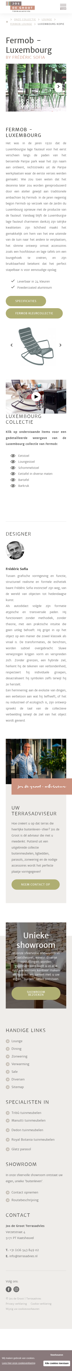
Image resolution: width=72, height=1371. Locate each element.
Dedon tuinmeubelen (27, 1130)
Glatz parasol (22, 1149)
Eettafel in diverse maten (35, 474)
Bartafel (23, 480)
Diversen (18, 1079)
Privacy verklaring (16, 1303)
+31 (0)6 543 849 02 (24, 1250)
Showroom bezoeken (36, 993)
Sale (15, 1072)
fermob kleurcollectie (34, 313)
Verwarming (20, 1064)
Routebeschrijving (25, 1200)
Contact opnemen (25, 1192)
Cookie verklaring (41, 1303)
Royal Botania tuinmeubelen (33, 1140)
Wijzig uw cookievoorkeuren (22, 1309)
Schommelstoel (28, 468)
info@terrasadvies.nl (23, 1256)
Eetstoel (23, 456)
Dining (17, 1049)
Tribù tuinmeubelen (26, 1113)
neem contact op (35, 884)
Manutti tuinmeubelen (29, 1120)
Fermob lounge (21, 24)
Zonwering (19, 1056)
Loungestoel (26, 462)
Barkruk (23, 486)
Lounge (47, 19)
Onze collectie (25, 19)
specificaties (25, 301)
